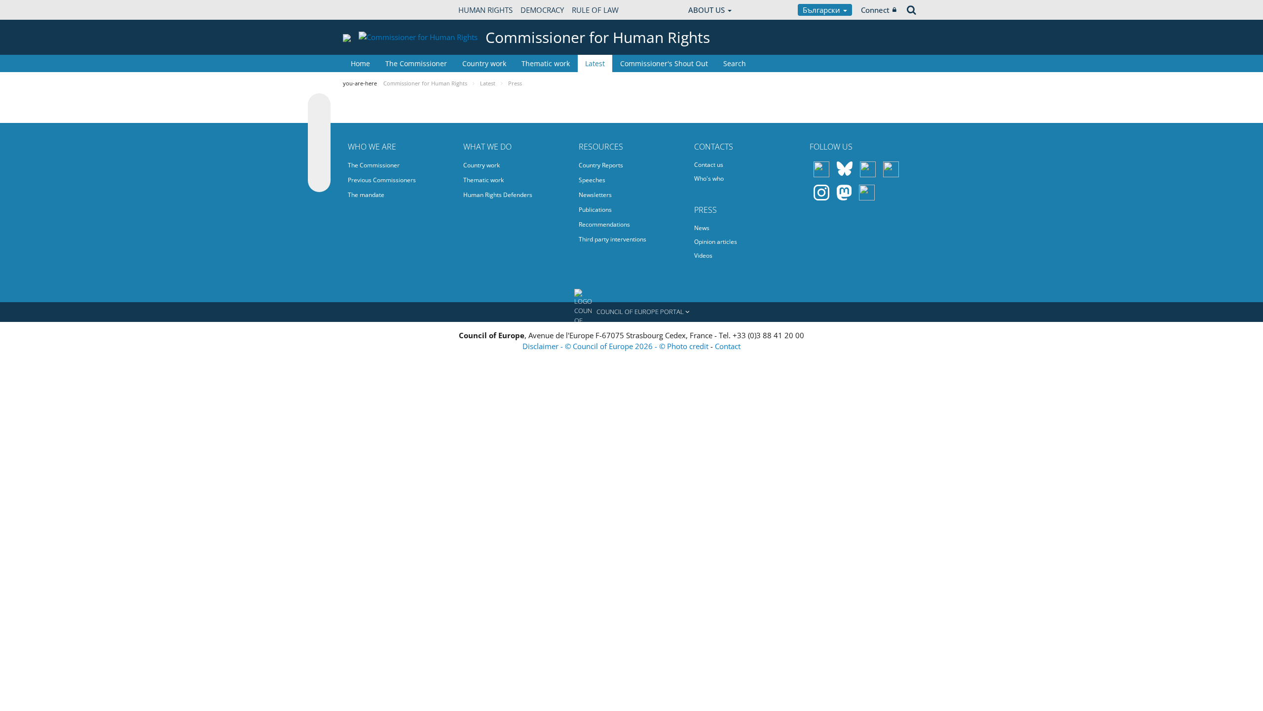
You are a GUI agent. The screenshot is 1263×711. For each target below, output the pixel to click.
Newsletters (595, 195)
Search (734, 63)
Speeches (592, 180)
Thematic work (545, 63)
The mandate (366, 195)
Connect (875, 10)
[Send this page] (319, 180)
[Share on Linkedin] (319, 162)
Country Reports (601, 165)
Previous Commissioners (382, 180)
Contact (728, 346)
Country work (484, 63)
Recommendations (604, 224)
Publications (595, 209)
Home (360, 63)
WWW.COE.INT (367, 9)
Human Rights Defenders (497, 195)
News (701, 228)
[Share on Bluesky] (319, 105)
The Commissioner (416, 63)
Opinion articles (715, 241)
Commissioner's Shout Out (664, 63)
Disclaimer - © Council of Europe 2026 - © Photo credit (616, 346)
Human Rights (485, 10)
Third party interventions (612, 239)
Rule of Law (595, 10)
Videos (703, 255)
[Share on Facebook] (319, 143)
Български (822, 10)
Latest (595, 63)
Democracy (542, 10)
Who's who (709, 178)
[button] (631, 312)
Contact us (708, 164)
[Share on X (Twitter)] (319, 124)
